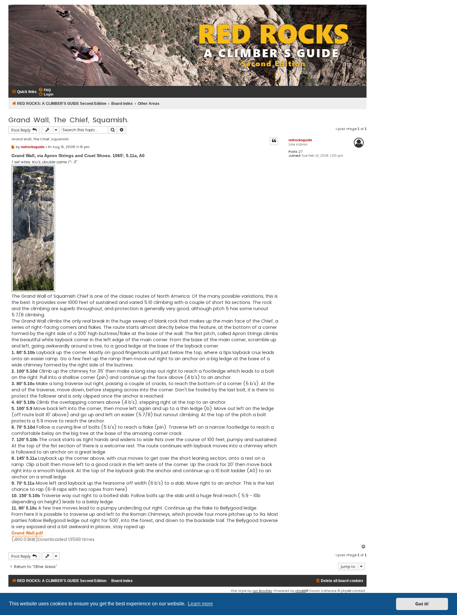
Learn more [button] (200, 603)
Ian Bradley (262, 590)
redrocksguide (300, 140)
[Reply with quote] (274, 141)
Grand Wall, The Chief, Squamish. (68, 120)
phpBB (300, 590)
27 (300, 152)
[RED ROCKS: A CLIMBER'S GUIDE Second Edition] (187, 45)
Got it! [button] (422, 603)
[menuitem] (44, 89)
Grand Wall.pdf (27, 532)
